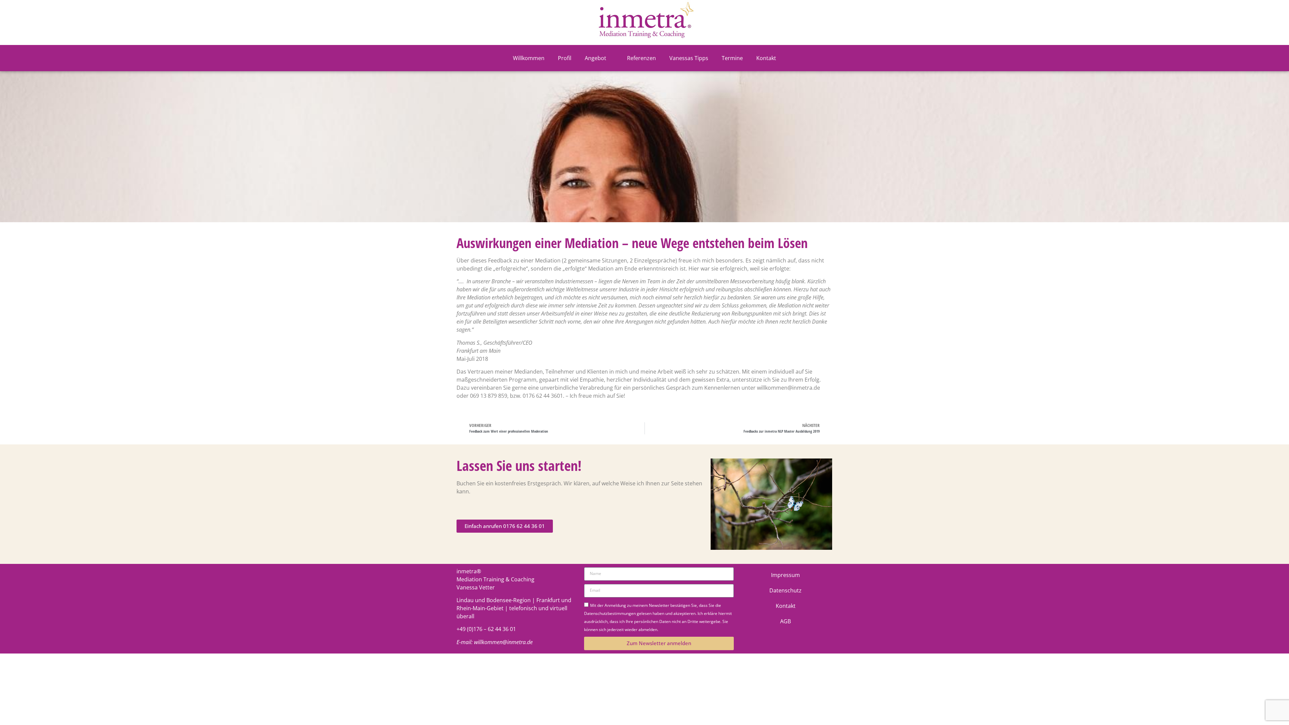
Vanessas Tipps (688, 58)
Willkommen (528, 58)
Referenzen (641, 58)
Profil (564, 58)
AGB (785, 621)
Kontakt (766, 58)
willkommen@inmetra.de (503, 642)
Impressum (785, 575)
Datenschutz (785, 590)
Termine (732, 58)
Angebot (595, 58)
